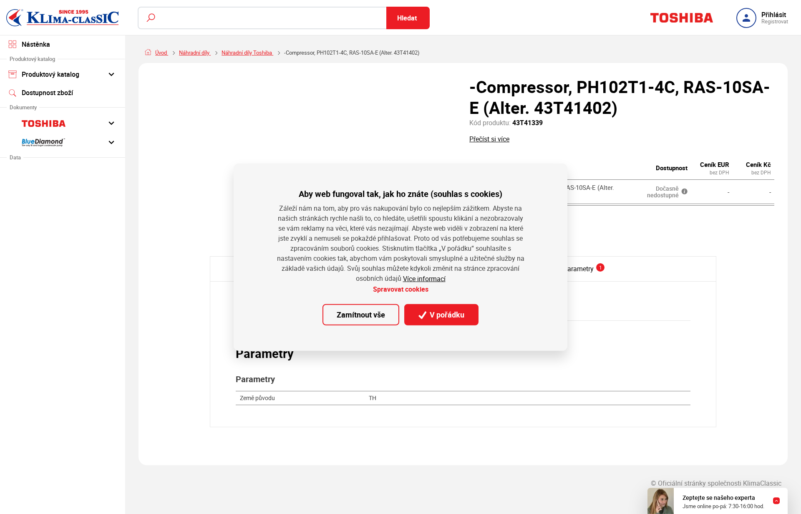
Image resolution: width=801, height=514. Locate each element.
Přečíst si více (489, 139)
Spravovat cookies (400, 288)
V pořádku (446, 315)
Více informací (424, 278)
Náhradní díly (195, 52)
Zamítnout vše (361, 315)
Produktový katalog (50, 74)
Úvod (161, 52)
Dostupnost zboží (47, 92)
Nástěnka (36, 44)
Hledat (407, 18)
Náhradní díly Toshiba (247, 52)
